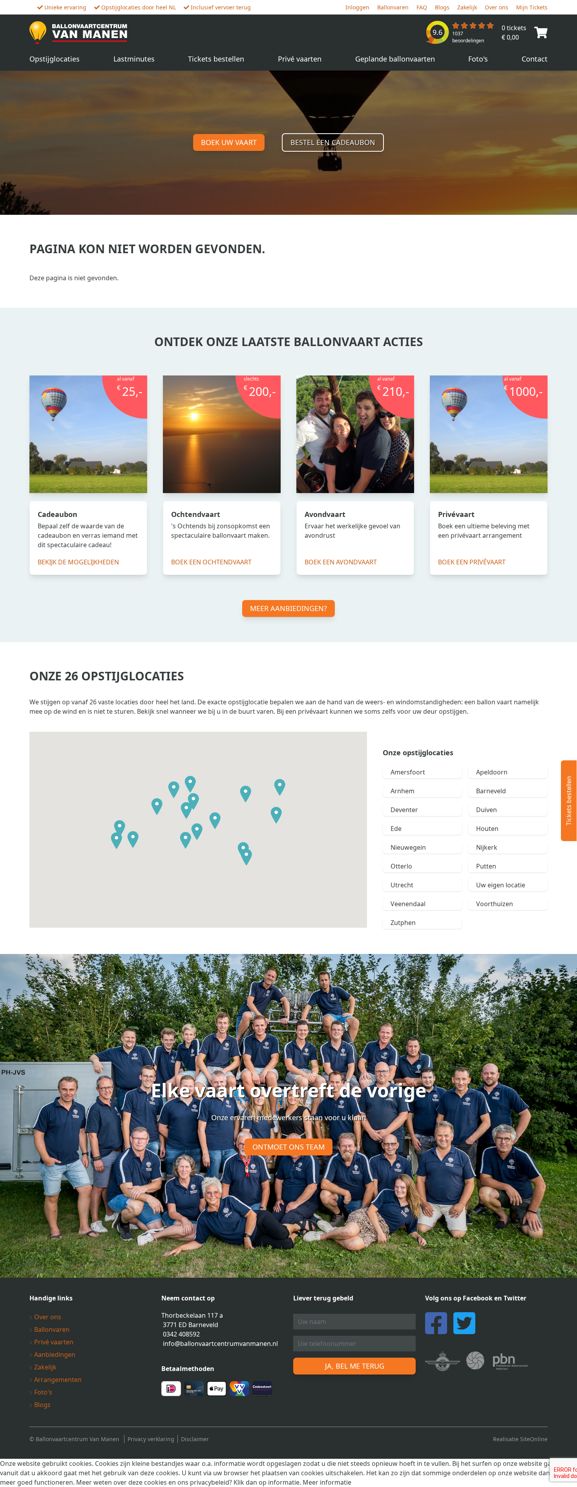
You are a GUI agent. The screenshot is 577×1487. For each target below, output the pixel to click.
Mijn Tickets (532, 7)
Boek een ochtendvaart (211, 562)
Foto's (478, 58)
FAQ (421, 7)
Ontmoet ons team (288, 1147)
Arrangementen (57, 1379)
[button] (157, 807)
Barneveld (491, 791)
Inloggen (357, 7)
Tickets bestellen (216, 58)
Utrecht (402, 885)
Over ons (496, 7)
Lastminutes (134, 58)
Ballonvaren (393, 7)
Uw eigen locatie (500, 885)
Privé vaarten (299, 58)
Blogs (442, 7)
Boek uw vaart (229, 142)
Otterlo (401, 866)
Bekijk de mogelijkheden (78, 562)
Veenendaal (408, 903)
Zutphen (403, 922)
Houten (487, 828)
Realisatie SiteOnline (520, 1439)
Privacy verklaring (151, 1439)
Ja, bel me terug (354, 1366)
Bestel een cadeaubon (332, 142)
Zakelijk (467, 7)
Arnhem (402, 791)
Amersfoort (408, 772)
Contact (535, 58)
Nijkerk (486, 847)
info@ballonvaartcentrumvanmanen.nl (220, 1343)
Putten (486, 866)
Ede (396, 828)
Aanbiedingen (54, 1354)
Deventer (404, 809)
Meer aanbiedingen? (288, 608)
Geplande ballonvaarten (395, 58)
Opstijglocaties (54, 58)
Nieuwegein (408, 847)
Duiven (486, 809)
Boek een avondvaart (341, 562)
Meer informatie (327, 1482)
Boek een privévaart (472, 562)
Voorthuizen (494, 903)
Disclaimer (195, 1439)
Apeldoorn (492, 772)
